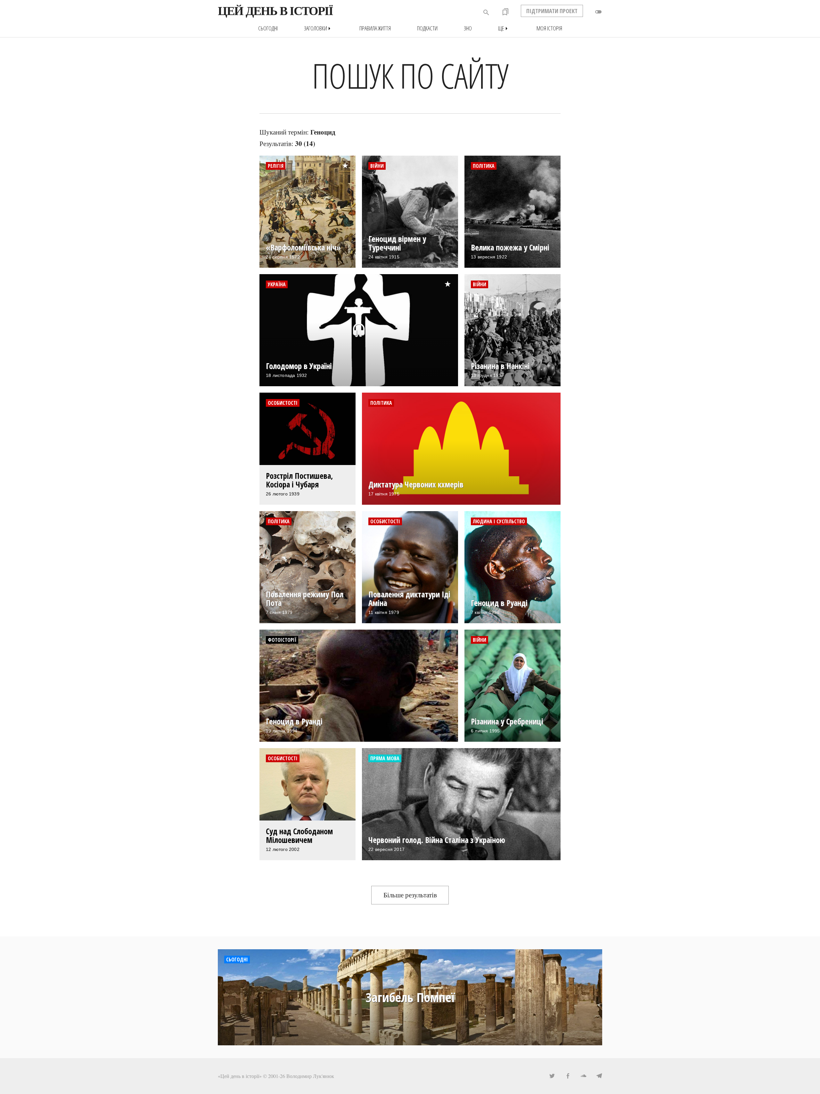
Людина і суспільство (499, 521)
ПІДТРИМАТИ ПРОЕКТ (552, 11)
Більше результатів (410, 894)
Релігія (275, 165)
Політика (484, 165)
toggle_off (598, 12)
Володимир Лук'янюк (310, 1076)
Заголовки (318, 28)
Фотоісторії (282, 639)
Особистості (283, 402)
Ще (504, 28)
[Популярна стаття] (348, 160)
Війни (377, 165)
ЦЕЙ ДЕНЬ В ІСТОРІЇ (275, 11)
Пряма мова (384, 758)
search (486, 12)
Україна (277, 284)
